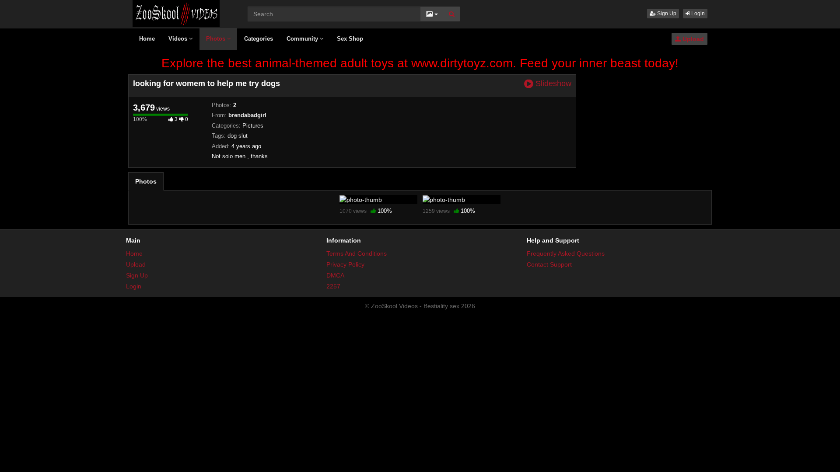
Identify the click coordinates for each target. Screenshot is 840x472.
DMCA (335, 275)
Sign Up (666, 13)
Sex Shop (350, 38)
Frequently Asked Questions (566, 253)
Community (303, 38)
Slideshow (552, 84)
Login (697, 13)
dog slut (238, 135)
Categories (258, 38)
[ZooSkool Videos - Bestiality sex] (176, 13)
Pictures (252, 125)
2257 (333, 286)
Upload (692, 38)
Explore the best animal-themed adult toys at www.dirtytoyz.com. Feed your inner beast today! (420, 63)
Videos (178, 38)
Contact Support (549, 264)
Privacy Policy (345, 264)
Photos (216, 38)
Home (147, 38)
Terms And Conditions (356, 253)
